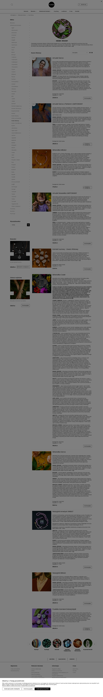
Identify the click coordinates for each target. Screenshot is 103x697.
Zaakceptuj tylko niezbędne (12, 689)
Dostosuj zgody (28, 689)
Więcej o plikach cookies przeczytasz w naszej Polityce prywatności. (18, 685)
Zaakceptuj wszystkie (42, 689)
